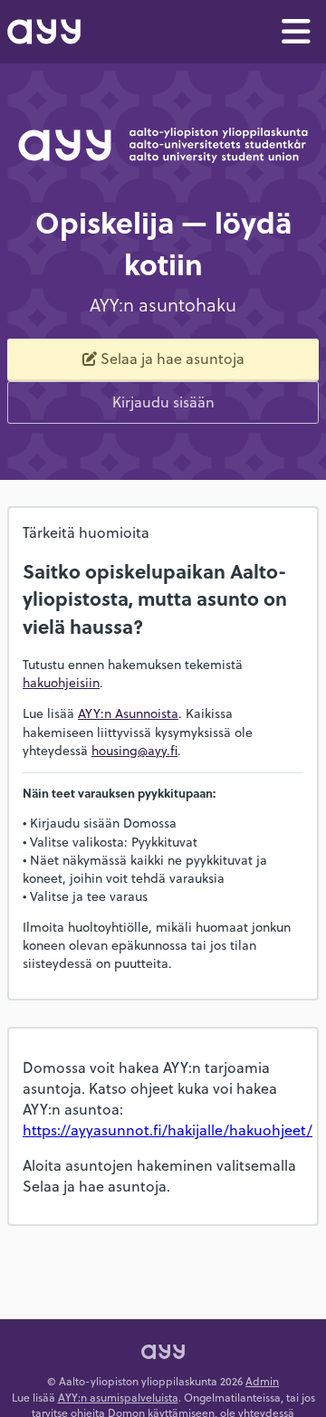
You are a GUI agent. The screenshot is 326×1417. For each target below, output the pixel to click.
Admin (262, 1381)
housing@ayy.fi (134, 750)
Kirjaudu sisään (163, 401)
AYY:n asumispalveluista (118, 1397)
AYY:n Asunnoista (128, 713)
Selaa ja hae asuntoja (172, 358)
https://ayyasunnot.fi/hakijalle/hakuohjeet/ (167, 1129)
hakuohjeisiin (61, 682)
